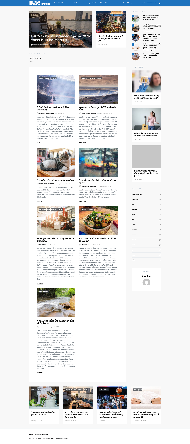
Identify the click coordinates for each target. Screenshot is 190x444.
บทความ (53, 78)
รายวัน (117, 3)
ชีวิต (101, 3)
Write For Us (151, 3)
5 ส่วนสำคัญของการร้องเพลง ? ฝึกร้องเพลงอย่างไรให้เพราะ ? (146, 134)
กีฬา (133, 205)
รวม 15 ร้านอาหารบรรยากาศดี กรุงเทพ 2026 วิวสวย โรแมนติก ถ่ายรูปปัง (60, 38)
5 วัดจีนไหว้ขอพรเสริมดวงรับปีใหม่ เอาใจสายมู (53, 108)
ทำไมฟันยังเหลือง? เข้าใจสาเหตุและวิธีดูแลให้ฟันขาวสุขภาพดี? (146, 96)
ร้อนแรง (134, 240)
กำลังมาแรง (85, 78)
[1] (136, 18)
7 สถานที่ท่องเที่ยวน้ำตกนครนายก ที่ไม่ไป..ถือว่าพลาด (55, 322)
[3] (136, 37)
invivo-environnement (40, 44)
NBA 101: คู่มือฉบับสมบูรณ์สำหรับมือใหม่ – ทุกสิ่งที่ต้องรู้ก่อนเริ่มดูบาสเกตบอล (152, 36)
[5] (136, 56)
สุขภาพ (133, 3)
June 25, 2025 (147, 57)
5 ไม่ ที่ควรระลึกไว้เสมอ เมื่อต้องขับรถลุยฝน (97, 181)
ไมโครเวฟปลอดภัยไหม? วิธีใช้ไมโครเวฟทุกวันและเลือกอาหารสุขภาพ (146, 173)
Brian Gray (42, 245)
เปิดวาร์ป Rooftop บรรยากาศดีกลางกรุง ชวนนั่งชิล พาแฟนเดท (110, 38)
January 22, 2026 (148, 31)
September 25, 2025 (149, 50)
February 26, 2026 (149, 20)
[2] (136, 28)
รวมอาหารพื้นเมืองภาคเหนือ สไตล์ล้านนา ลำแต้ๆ (97, 240)
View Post (40, 142)
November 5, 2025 (148, 40)
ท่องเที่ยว (123, 3)
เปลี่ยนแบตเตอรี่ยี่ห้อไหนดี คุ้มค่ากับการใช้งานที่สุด (55, 240)
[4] (136, 47)
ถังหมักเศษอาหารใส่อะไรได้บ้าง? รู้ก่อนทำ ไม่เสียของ (151, 16)
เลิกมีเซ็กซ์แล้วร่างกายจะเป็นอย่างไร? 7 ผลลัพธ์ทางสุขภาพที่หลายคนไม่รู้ (152, 46)
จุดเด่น (143, 3)
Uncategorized (137, 194)
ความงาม (111, 3)
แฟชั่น (105, 3)
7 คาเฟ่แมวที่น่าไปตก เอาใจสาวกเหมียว (55, 180)
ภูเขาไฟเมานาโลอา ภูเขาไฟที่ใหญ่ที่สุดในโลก (97, 108)
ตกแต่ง (134, 225)
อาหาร (133, 255)
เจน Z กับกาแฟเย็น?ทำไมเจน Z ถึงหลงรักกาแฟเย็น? (152, 54)
